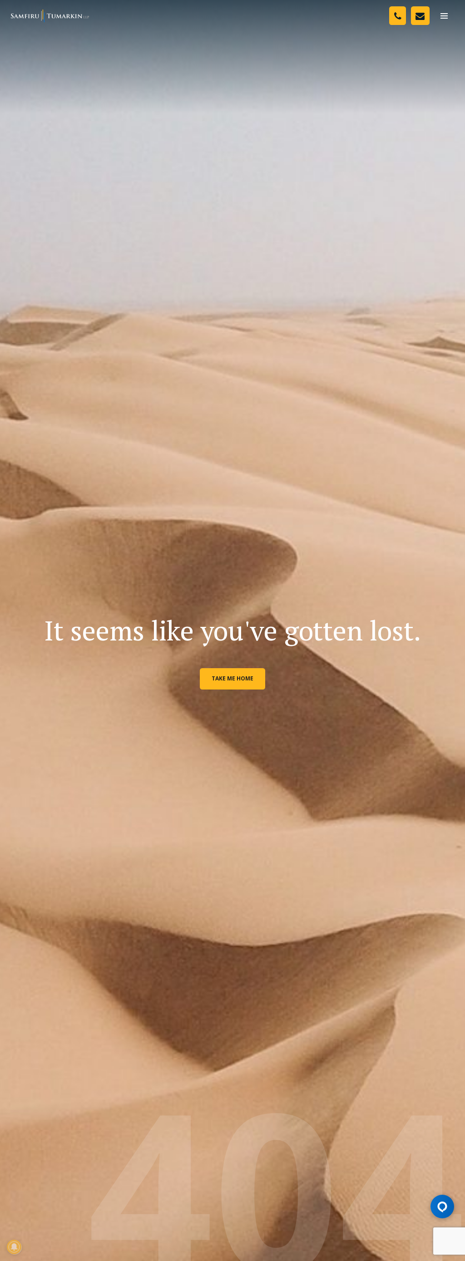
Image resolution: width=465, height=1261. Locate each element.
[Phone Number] (397, 15)
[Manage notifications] (14, 1247)
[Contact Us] (420, 15)
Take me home (232, 678)
